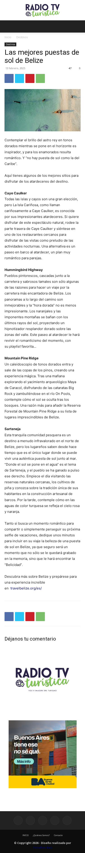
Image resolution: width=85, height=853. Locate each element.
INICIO (25, 835)
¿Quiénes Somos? (41, 835)
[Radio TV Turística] (42, 10)
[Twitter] (19, 78)
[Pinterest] (29, 78)
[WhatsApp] (40, 78)
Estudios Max (42, 847)
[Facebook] (9, 78)
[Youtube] (67, 820)
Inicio (8, 37)
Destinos (22, 37)
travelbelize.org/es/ (26, 588)
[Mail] (42, 820)
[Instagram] (30, 820)
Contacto (58, 835)
